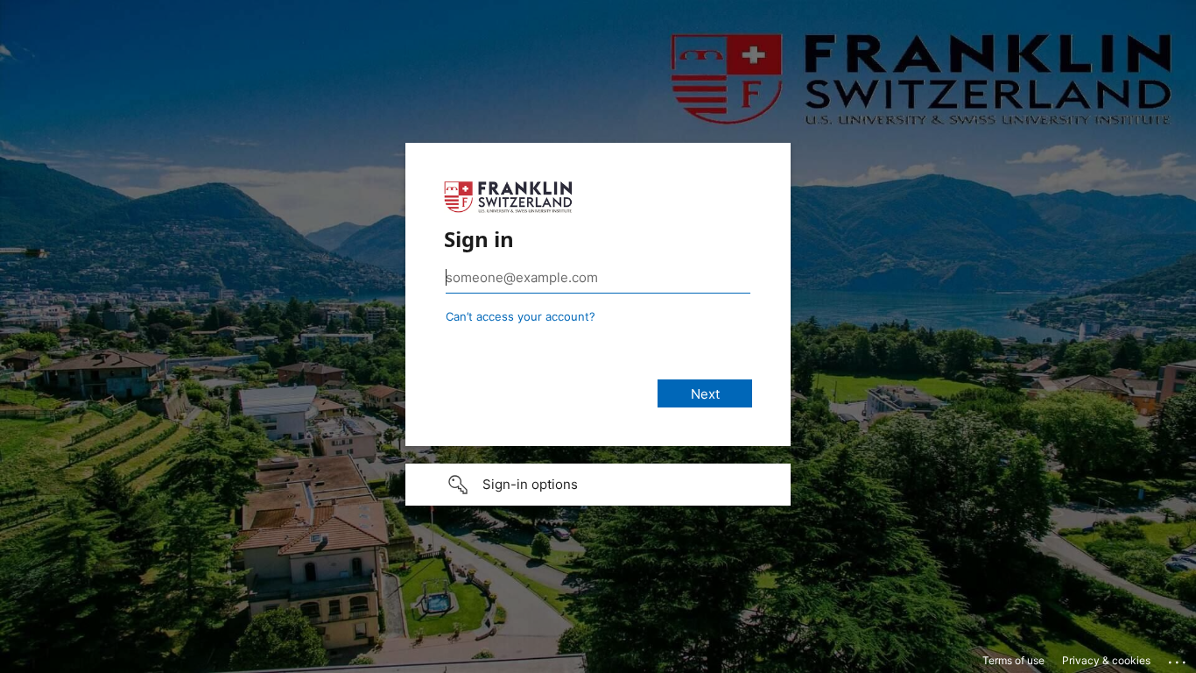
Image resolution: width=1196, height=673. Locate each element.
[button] (598, 485)
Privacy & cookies (1106, 660)
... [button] (1178, 658)
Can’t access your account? (520, 316)
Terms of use (1013, 660)
